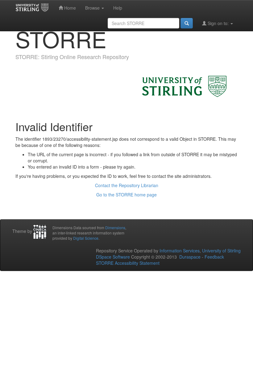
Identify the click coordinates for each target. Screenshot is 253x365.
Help (117, 8)
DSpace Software (113, 257)
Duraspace (190, 257)
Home (69, 8)
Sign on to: (218, 23)
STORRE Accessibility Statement (128, 263)
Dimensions (115, 227)
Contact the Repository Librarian (126, 185)
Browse (93, 8)
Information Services (180, 250)
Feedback (214, 257)
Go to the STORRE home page (126, 194)
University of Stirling (221, 250)
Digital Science (85, 238)
